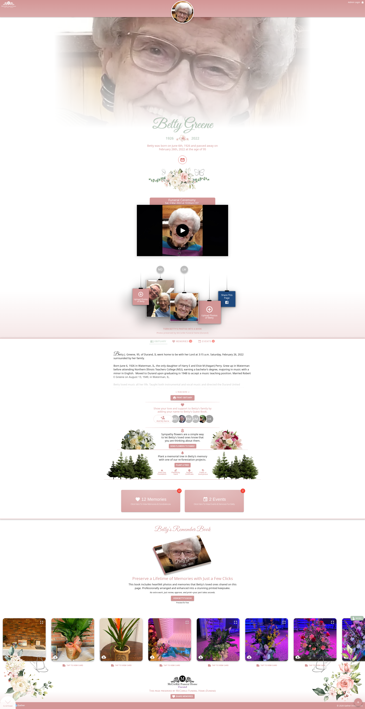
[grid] (182, 300)
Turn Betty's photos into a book (182, 329)
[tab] (158, 341)
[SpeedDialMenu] (358, 702)
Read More (182, 392)
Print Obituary (184, 397)
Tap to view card (75, 665)
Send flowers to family (182, 446)
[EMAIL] (182, 160)
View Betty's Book (182, 598)
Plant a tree (182, 465)
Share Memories (184, 696)
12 (179, 491)
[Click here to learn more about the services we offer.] (182, 682)
